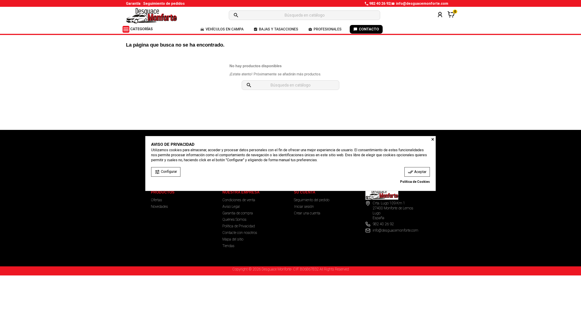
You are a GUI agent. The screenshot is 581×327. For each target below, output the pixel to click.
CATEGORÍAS (138, 29)
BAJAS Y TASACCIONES (276, 29)
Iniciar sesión (304, 206)
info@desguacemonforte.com (422, 3)
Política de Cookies (415, 181)
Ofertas (156, 200)
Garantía (133, 3)
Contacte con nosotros (239, 232)
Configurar (166, 172)
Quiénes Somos (234, 219)
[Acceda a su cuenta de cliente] (440, 20)
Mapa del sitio (232, 239)
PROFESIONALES (325, 29)
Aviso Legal (231, 206)
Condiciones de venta (238, 200)
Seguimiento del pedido (311, 200)
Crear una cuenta (307, 213)
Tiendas (228, 246)
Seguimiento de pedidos (164, 3)
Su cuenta (304, 192)
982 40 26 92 (379, 3)
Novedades (159, 206)
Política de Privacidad (238, 226)
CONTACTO (366, 29)
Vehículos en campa (222, 29)
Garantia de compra (237, 213)
